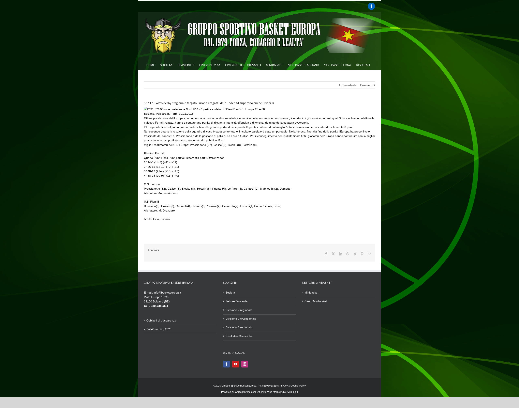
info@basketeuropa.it (167, 292)
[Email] (369, 253)
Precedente (349, 85)
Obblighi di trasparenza (161, 320)
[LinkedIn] (340, 253)
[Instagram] (244, 364)
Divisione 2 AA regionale (240, 318)
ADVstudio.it (291, 392)
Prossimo (366, 85)
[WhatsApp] (347, 253)
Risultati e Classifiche (239, 336)
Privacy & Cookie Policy (293, 385)
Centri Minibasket (316, 301)
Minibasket (311, 292)
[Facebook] (371, 6)
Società (230, 292)
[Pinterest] (362, 253)
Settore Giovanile (236, 301)
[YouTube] (235, 364)
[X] (333, 253)
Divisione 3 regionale (238, 327)
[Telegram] (354, 253)
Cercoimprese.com (245, 392)
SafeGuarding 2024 (159, 329)
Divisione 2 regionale (238, 310)
